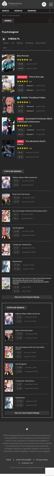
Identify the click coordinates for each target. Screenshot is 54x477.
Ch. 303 (16, 265)
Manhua (18, 10)
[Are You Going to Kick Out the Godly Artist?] (6, 216)
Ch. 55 (20, 86)
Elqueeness (17, 261)
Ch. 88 (16, 231)
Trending (29, 43)
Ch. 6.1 (20, 134)
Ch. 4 (16, 218)
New (5, 48)
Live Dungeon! (18, 228)
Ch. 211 (16, 202)
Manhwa (32, 10)
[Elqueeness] (6, 266)
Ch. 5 (15, 214)
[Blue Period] (8, 63)
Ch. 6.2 (20, 130)
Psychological (14, 15)
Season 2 (29, 86)
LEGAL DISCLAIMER (23, 459)
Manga (5, 10)
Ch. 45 (16, 287)
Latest (6, 43)
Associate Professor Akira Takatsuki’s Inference (34, 120)
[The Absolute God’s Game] (8, 148)
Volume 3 (30, 130)
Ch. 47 (20, 111)
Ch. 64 (20, 64)
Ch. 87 (16, 235)
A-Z (12, 43)
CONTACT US (27, 463)
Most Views (41, 43)
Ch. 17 (20, 152)
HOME (8, 459)
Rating (20, 43)
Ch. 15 (16, 185)
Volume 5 (30, 106)
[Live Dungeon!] (6, 232)
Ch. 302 (16, 269)
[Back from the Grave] (6, 199)
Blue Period (23, 55)
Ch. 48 (20, 106)
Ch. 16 (20, 157)
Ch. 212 (16, 198)
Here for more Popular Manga (27, 297)
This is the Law (36, 76)
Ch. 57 (16, 248)
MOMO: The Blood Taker (33, 97)
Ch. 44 (16, 291)
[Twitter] (27, 429)
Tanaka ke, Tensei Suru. (22, 245)
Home (4, 15)
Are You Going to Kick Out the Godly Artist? (30, 211)
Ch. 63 (20, 68)
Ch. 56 (16, 252)
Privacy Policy (42, 459)
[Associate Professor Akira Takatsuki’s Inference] (8, 125)
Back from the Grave (21, 194)
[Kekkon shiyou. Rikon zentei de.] (6, 182)
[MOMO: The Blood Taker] (8, 104)
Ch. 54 (20, 90)
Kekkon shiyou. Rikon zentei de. (25, 177)
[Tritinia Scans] (12, 4)
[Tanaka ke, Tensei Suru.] (6, 249)
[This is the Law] (8, 84)
